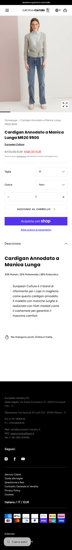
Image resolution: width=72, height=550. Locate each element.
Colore (8, 185)
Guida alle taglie (14, 478)
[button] (7, 10)
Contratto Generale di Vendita (21, 486)
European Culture (14, 144)
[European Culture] (36, 10)
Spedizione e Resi (14, 482)
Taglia (8, 172)
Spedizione (21, 156)
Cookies (9, 494)
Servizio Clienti (13, 474)
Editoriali (10, 533)
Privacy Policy (12, 490)
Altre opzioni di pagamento (36, 229)
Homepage (11, 120)
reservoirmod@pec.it (22, 433)
